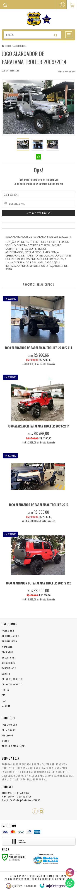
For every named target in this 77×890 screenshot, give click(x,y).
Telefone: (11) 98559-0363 (16, 792)
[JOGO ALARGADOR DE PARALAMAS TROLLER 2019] (37, 488)
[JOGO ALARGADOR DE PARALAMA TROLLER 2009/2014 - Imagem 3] (53, 144)
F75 (3, 695)
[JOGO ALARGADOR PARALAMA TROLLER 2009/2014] (37, 410)
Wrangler (7, 646)
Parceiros (7, 735)
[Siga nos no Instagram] (41, 811)
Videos (5, 740)
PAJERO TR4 (8, 630)
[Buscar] (56, 35)
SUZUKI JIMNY (9, 657)
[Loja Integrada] (54, 886)
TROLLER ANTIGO (10, 635)
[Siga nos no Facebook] (35, 811)
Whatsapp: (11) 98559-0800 (17, 796)
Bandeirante (9, 668)
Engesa (5, 689)
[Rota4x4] (38, 19)
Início (8, 45)
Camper (6, 673)
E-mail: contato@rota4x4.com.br (21, 800)
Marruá (6, 706)
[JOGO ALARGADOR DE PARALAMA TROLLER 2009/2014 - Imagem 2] (38, 144)
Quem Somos (8, 730)
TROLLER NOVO (9, 641)
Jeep (4, 700)
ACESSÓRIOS (19, 45)
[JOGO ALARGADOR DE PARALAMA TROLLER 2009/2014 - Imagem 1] (23, 144)
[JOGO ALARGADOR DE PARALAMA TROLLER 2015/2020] (37, 567)
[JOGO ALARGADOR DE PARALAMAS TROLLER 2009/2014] (37, 331)
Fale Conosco (9, 724)
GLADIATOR (7, 652)
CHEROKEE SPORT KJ (12, 679)
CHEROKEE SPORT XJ (12, 684)
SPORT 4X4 (70, 71)
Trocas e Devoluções (14, 746)
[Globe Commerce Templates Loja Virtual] (21, 886)
